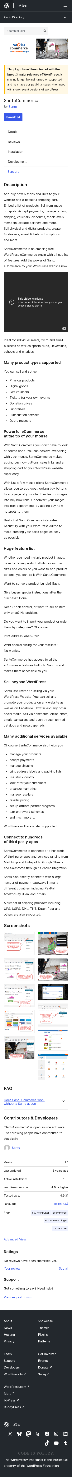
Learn (8, 1354)
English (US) (60, 1203)
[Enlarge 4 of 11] (29, 1015)
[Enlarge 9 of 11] (63, 1009)
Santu (13, 106)
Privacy (9, 1341)
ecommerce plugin (56, 1220)
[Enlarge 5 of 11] (29, 1041)
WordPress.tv (15, 1374)
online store (60, 1228)
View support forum (17, 1297)
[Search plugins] (44, 31)
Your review (12, 1268)
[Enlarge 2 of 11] (29, 963)
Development (17, 162)
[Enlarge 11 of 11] (63, 1059)
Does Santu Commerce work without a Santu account (24, 1101)
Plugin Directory (14, 17)
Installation (15, 152)
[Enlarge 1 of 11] (29, 937)
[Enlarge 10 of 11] (63, 1035)
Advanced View (15, 1239)
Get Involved (47, 1354)
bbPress (11, 1400)
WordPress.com (17, 1387)
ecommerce (60, 1212)
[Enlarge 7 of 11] (63, 963)
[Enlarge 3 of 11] (29, 989)
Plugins (43, 1334)
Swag (44, 1374)
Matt (9, 1394)
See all (63, 1268)
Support (13, 171)
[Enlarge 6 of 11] (63, 937)
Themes (43, 1328)
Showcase (45, 1321)
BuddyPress (14, 1407)
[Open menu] (66, 6)
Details (12, 132)
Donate (45, 1367)
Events (43, 1361)
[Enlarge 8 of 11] (63, 989)
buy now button (41, 1212)
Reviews (14, 142)
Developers (12, 1367)
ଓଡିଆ (16, 1424)
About (8, 1321)
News (8, 1328)
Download (13, 117)
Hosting (9, 1334)
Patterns (44, 1341)
